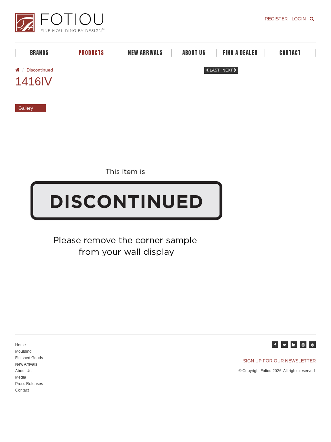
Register (276, 18)
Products (91, 53)
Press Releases (29, 383)
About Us (194, 53)
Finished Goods (29, 358)
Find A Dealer (240, 53)
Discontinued (40, 69)
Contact (290, 53)
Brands (39, 53)
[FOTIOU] (88, 22)
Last (214, 70)
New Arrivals (145, 53)
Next (228, 70)
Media (20, 377)
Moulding (23, 351)
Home (20, 345)
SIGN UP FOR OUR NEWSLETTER (279, 360)
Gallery (25, 108)
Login (299, 18)
